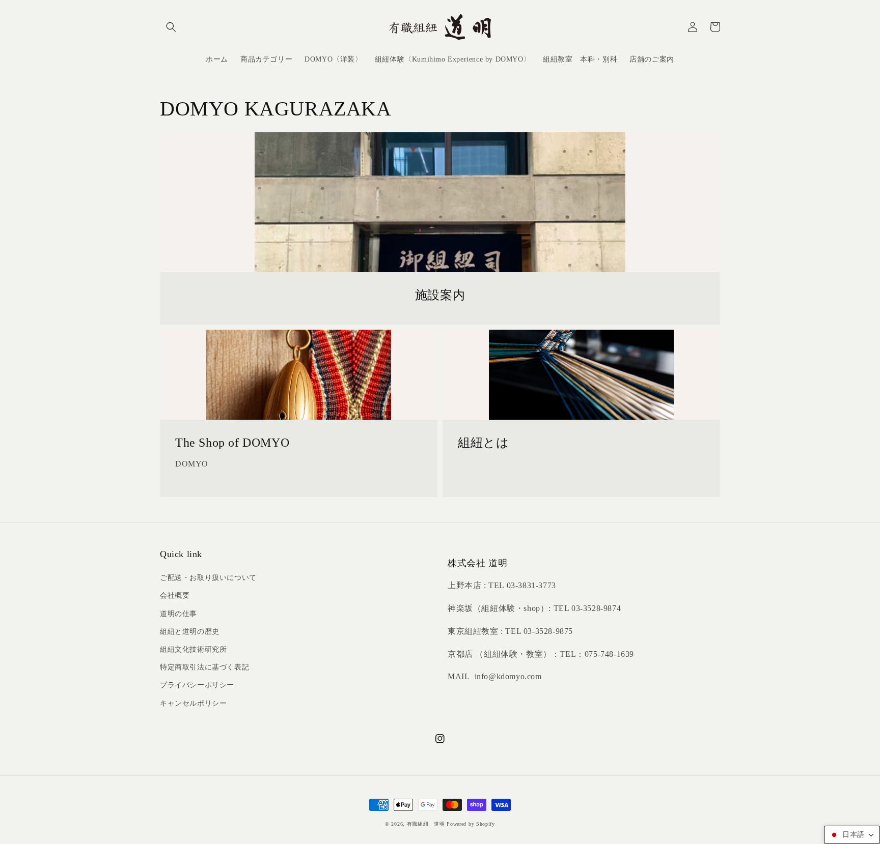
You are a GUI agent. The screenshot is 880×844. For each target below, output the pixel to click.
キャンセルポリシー (193, 703)
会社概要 (174, 595)
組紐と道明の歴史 (189, 631)
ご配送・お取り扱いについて (208, 577)
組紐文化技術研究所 (193, 649)
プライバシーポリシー (197, 685)
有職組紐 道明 (426, 824)
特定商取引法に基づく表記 (204, 667)
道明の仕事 (178, 614)
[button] (171, 27)
